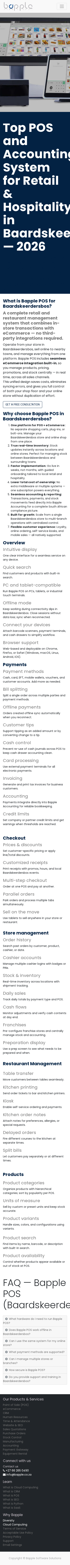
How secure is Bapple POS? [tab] (27, 1370)
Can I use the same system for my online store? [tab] (34, 1343)
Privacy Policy (12, 1537)
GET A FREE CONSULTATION (22, 404)
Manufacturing (13, 1441)
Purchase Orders (14, 1433)
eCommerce (12, 1409)
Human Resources (15, 1417)
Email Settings (12, 1545)
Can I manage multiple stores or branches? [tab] (28, 1361)
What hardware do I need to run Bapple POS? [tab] (32, 1321)
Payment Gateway (15, 1450)
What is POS (11, 1495)
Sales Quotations (14, 1429)
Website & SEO (13, 1425)
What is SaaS (11, 1508)
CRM (6, 1413)
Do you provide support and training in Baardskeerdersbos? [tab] (32, 1379)
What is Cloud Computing (20, 1487)
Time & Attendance (16, 1421)
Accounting (11, 1445)
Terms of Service (14, 1529)
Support (8, 1541)
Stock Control (12, 1437)
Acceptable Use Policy (18, 1533)
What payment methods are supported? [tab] (37, 1352)
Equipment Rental (15, 1454)
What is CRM (11, 1491)
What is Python (13, 1504)
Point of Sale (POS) (16, 1405)
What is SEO (11, 1499)
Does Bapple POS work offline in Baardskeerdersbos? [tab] (27, 1332)
